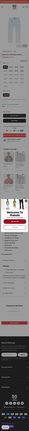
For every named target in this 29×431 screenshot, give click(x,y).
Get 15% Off (14, 221)
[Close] (26, 201)
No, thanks (15, 227)
